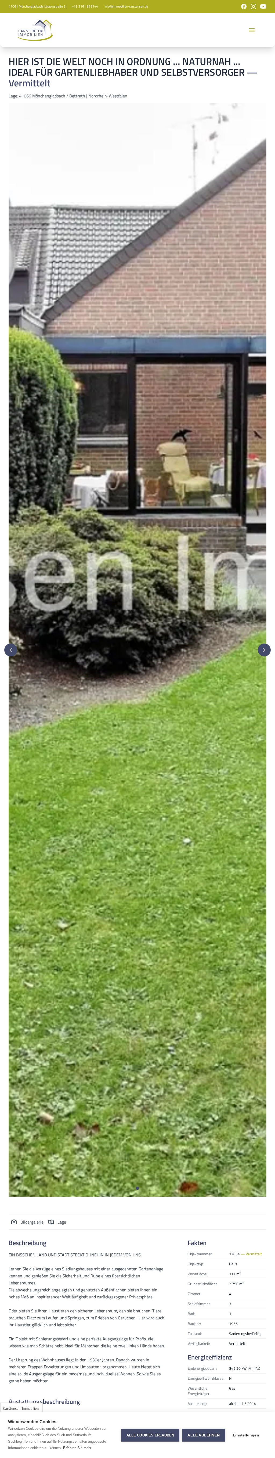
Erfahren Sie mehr (77, 1448)
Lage (61, 1222)
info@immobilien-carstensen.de (126, 6)
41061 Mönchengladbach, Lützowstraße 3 (37, 6)
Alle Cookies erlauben (150, 1435)
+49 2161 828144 (85, 6)
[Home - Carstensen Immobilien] (35, 30)
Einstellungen (246, 1435)
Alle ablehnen (203, 1435)
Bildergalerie (32, 1222)
